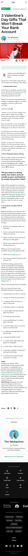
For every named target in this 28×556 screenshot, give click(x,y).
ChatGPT (19, 90)
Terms (14, 537)
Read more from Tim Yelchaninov (14, 456)
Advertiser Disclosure (20, 9)
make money (10, 531)
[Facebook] (6, 546)
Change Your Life (9, 516)
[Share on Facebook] (23, 61)
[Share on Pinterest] (16, 61)
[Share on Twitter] (20, 61)
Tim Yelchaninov (13, 37)
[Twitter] (10, 546)
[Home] (14, 2)
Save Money (4, 9)
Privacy (14, 540)
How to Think (18, 520)
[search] (26, 2)
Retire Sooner (19, 516)
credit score (15, 254)
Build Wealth (18, 531)
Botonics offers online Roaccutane (12, 373)
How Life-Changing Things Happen (14, 527)
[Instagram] (14, 546)
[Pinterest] (21, 546)
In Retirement (14, 524)
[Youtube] (18, 546)
